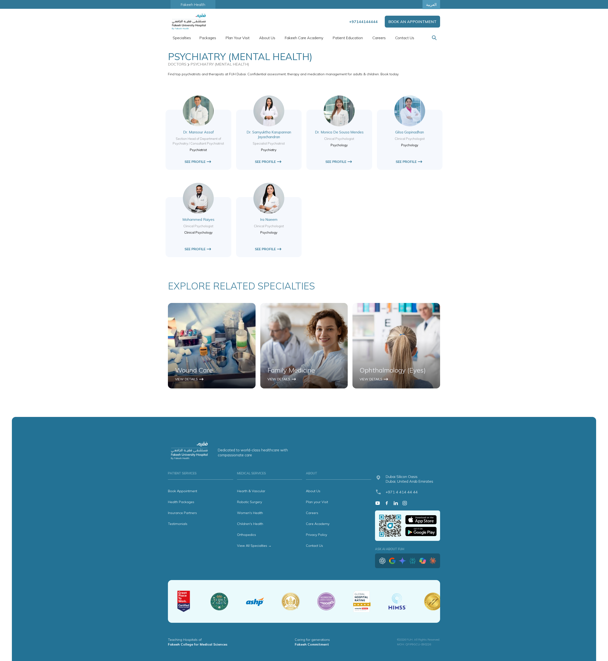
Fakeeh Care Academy (304, 37)
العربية (431, 4)
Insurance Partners (182, 513)
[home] (189, 21)
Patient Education (348, 37)
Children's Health (250, 524)
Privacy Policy (316, 535)
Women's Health (250, 513)
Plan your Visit (317, 502)
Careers (379, 37)
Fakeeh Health (193, 4)
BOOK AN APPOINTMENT (412, 21)
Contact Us (404, 37)
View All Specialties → (254, 545)
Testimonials (177, 524)
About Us (313, 491)
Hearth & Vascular (251, 491)
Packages (208, 37)
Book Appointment (182, 491)
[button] (181, 37)
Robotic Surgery (249, 502)
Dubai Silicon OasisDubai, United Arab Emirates (409, 479)
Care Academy (317, 524)
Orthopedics (246, 535)
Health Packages (181, 502)
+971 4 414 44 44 (402, 492)
